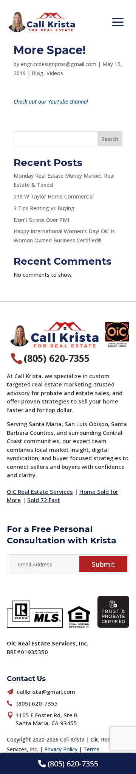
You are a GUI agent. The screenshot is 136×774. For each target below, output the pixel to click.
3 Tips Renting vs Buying (44, 208)
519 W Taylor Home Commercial (54, 196)
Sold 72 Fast (43, 500)
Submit (103, 564)
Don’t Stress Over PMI (41, 219)
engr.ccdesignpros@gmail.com (58, 64)
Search (110, 139)
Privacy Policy (60, 749)
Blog (37, 73)
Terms (91, 749)
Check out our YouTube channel (51, 101)
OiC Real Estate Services (40, 491)
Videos (54, 73)
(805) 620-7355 (72, 763)
